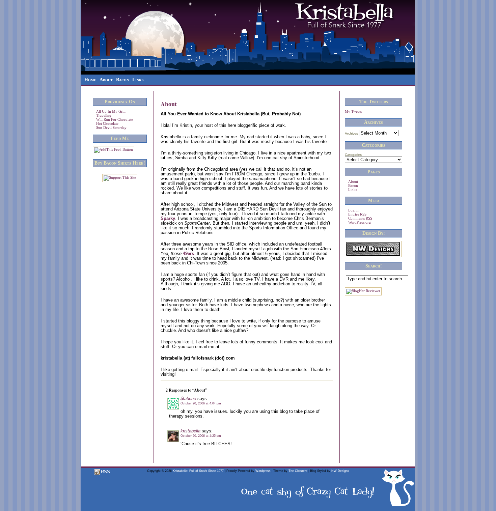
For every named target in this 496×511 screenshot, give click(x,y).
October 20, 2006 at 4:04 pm (201, 403)
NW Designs (340, 471)
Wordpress (263, 471)
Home (90, 79)
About (106, 79)
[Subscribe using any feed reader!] (113, 149)
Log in (353, 210)
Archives (351, 133)
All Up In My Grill (111, 111)
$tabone (188, 398)
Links (138, 79)
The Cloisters (297, 471)
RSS (105, 471)
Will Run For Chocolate (114, 119)
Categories (353, 155)
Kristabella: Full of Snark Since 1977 (198, 471)
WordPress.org (359, 222)
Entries (357, 214)
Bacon (122, 79)
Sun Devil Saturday (111, 127)
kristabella (190, 430)
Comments (360, 218)
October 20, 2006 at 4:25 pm (201, 435)
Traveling (103, 115)
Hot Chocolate (107, 123)
